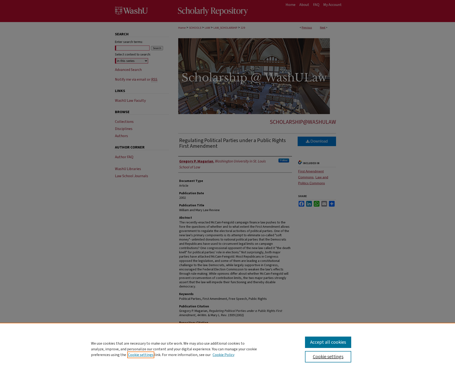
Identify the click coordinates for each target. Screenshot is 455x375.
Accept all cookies (328, 342)
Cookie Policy (223, 354)
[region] (227, 349)
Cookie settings (141, 354)
